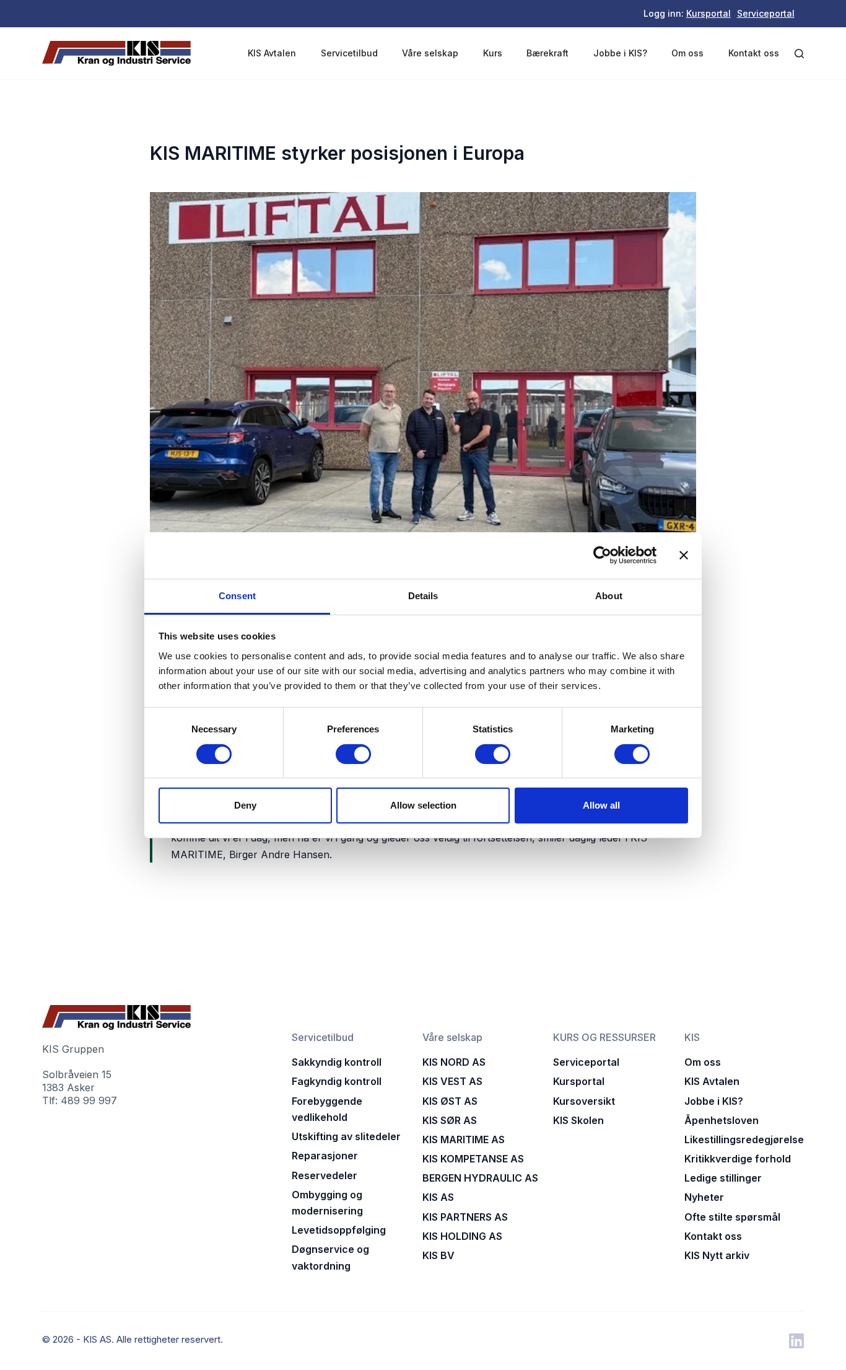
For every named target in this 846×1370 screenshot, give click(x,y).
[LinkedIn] (796, 1340)
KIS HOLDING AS (462, 1236)
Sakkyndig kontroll (337, 1062)
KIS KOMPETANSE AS (473, 1159)
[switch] (353, 754)
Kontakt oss (753, 53)
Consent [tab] (237, 596)
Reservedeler (324, 1175)
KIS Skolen (578, 1120)
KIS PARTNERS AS (465, 1217)
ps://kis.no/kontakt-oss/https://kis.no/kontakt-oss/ (267, 885)
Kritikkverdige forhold (737, 1159)
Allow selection (423, 805)
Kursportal (708, 13)
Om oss (687, 53)
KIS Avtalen (272, 53)
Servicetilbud (349, 53)
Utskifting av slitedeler (346, 1136)
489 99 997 (89, 1100)
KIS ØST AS (450, 1101)
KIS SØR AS (449, 1120)
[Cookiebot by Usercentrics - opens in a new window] (602, 555)
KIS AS (438, 1197)
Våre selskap (430, 53)
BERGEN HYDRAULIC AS (480, 1178)
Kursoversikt (584, 1101)
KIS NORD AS (454, 1062)
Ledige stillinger (723, 1178)
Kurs (492, 53)
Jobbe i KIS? (620, 53)
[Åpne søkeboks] (799, 53)
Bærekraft (547, 53)
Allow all (601, 805)
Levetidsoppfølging (339, 1230)
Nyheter (704, 1197)
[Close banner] (683, 555)
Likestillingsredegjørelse (744, 1139)
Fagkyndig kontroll (337, 1081)
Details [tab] (423, 596)
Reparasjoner (325, 1155)
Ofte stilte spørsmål (732, 1217)
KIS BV (438, 1255)
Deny (245, 805)
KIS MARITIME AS (463, 1139)
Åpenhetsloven (721, 1120)
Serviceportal (766, 13)
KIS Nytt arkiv (716, 1255)
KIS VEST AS (452, 1081)
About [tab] (608, 596)
